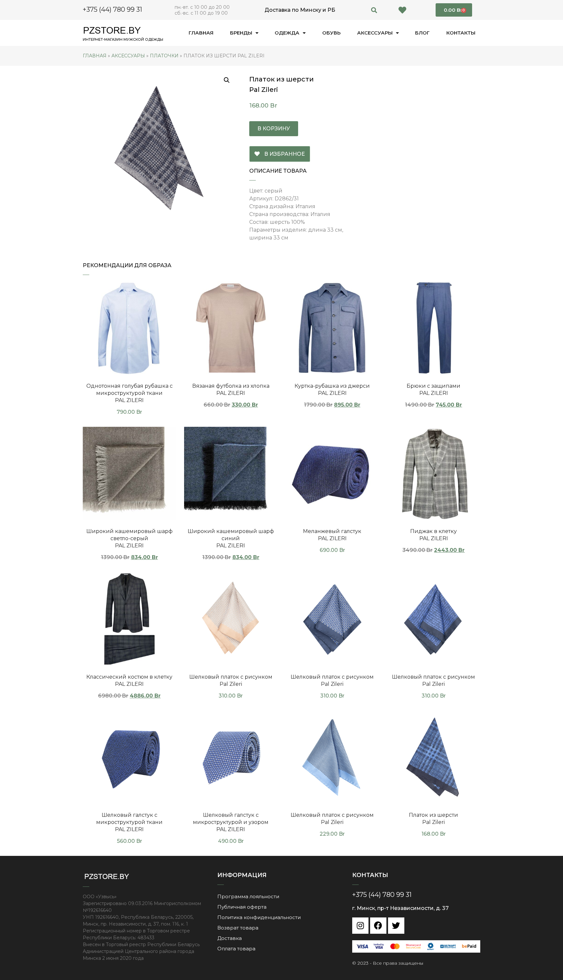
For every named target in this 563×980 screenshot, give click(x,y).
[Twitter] (396, 925)
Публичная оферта (242, 907)
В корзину (273, 128)
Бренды (241, 33)
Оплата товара (236, 948)
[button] (374, 10)
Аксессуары (375, 33)
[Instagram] (360, 925)
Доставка (229, 938)
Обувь (331, 33)
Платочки (164, 56)
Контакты (460, 33)
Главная (201, 33)
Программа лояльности (248, 896)
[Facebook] (378, 925)
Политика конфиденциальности (259, 917)
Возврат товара (237, 928)
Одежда (287, 33)
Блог (422, 33)
